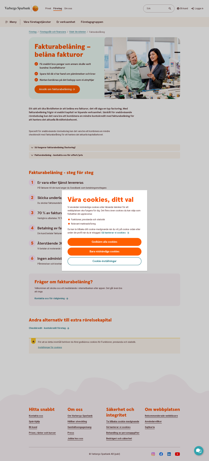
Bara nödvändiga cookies (104, 251)
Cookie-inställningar (105, 261)
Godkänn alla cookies (104, 242)
